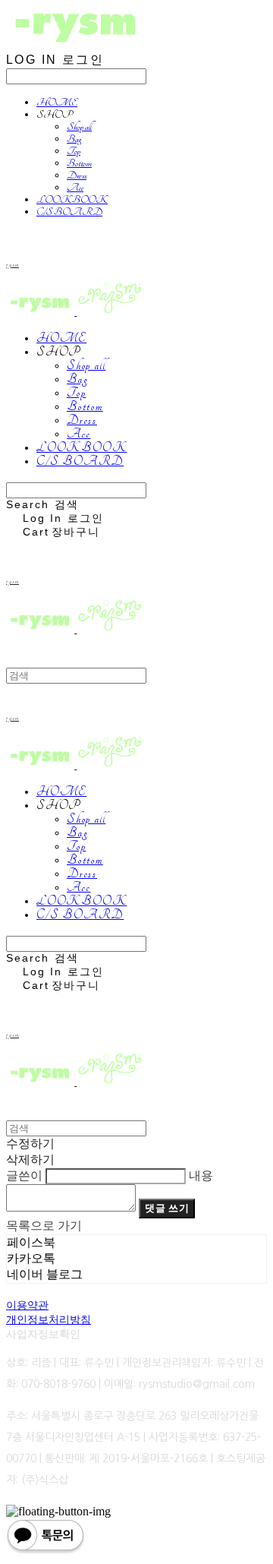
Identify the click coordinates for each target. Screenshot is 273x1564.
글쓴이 (24, 1175)
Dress (76, 175)
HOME (56, 102)
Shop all (79, 127)
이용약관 (27, 1305)
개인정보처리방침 (48, 1319)
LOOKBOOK (72, 200)
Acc (75, 188)
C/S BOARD (69, 212)
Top (73, 151)
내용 (201, 1175)
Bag (74, 139)
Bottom (79, 163)
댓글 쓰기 (167, 1208)
